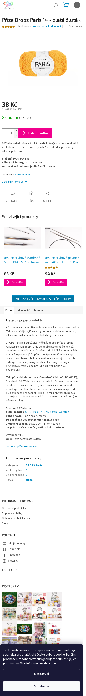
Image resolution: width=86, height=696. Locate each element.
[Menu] (77, 5)
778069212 (14, 549)
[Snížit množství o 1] (16, 135)
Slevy (5, 523)
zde (53, 663)
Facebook (14, 555)
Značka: (73, 27)
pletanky (13, 561)
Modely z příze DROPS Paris (22, 447)
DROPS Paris (34, 465)
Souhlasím (41, 686)
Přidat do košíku (38, 133)
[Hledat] (56, 5)
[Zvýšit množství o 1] (16, 131)
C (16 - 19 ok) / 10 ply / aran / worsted (47, 412)
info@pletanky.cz (18, 543)
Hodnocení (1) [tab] (23, 310)
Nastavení (41, 673)
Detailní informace (13, 182)
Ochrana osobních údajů (16, 518)
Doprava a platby (12, 513)
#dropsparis (22, 174)
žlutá (29, 480)
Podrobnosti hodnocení (47, 27)
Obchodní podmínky (14, 508)
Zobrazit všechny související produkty (43, 299)
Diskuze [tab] (39, 310)
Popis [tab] (8, 310)
